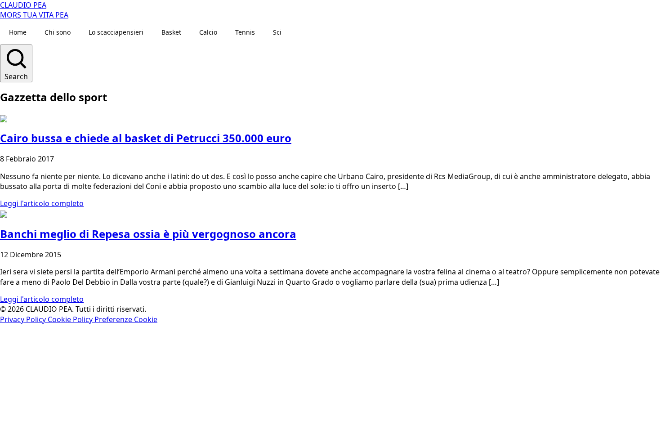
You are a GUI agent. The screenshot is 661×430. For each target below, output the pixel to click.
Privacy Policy (24, 319)
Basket (171, 32)
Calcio (208, 32)
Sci (277, 32)
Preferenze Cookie (125, 319)
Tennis (245, 32)
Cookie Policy (71, 319)
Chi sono (58, 32)
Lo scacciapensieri (116, 32)
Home (18, 32)
